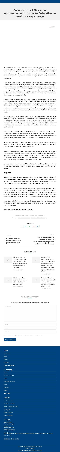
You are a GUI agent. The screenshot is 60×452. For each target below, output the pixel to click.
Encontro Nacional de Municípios (11, 406)
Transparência (9, 365)
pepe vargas (28, 217)
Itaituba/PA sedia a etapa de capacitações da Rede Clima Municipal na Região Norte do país (48, 282)
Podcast (5, 390)
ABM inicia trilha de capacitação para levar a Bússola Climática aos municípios (20, 281)
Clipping (5, 384)
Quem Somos (7, 353)
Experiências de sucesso (9, 381)
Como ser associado (8, 415)
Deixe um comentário (39, 215)
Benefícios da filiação (8, 412)
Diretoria (6, 359)
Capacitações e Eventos (9, 400)
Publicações (6, 387)
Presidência (6, 362)
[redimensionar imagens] (8, 260)
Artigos (5, 378)
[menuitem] (27, 448)
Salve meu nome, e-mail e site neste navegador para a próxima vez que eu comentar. (24, 336)
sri (46, 217)
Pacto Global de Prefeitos (9, 403)
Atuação (5, 356)
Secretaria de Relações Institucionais (38, 217)
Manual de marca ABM (9, 375)
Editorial (5, 372)
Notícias (22, 215)
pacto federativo (21, 217)
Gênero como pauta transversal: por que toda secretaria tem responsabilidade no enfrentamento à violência (20, 262)
